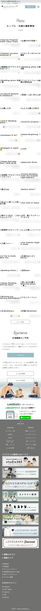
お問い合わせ (31, 448)
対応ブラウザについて (10, 574)
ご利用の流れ (10, 427)
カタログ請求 (20, 380)
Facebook (7, 592)
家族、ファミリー (30, 431)
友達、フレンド (10, 444)
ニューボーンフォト (31, 434)
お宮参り (10, 434)
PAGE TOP (20, 423)
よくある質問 (20, 373)
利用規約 (6, 566)
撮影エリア (8, 558)
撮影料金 (30, 427)
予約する (30, 7)
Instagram (7, 586)
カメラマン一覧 (10, 431)
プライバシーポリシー (10, 569)
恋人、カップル (30, 441)
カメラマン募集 (8, 577)
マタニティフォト (30, 438)
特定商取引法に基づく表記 (12, 572)
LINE (5, 594)
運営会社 (6, 564)
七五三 (10, 438)
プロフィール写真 (30, 444)
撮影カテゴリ (9, 554)
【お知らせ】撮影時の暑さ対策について (10, 1)
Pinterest (6, 597)
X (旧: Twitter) (8, 589)
